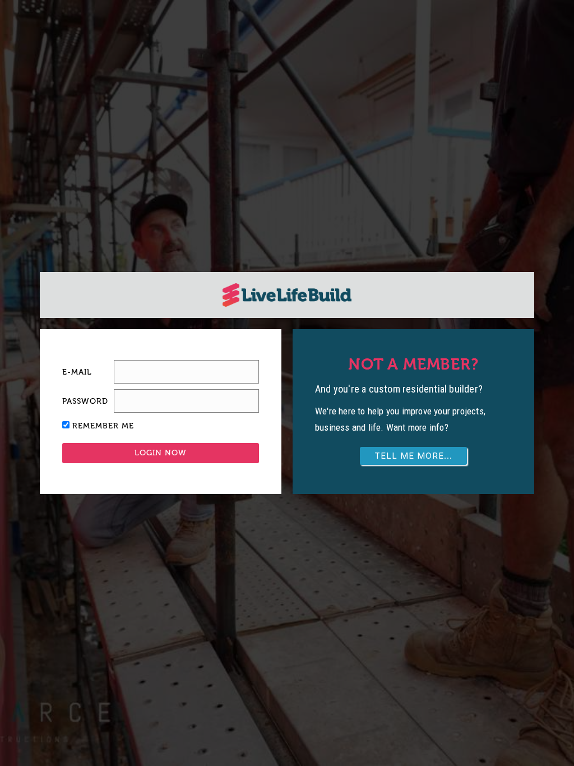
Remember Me (103, 426)
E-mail (77, 372)
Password (85, 401)
